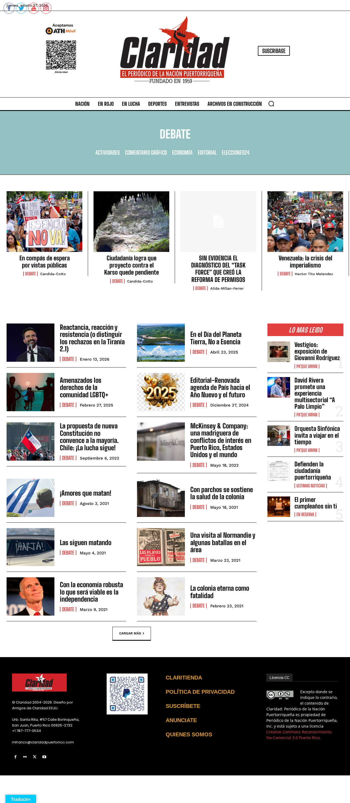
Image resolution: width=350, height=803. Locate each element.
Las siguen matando (85, 542)
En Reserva (305, 514)
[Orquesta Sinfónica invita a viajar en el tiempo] (278, 435)
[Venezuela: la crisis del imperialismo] (305, 221)
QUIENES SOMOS (189, 734)
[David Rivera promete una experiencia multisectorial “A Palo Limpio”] (278, 387)
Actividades (107, 152)
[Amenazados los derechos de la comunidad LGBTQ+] (30, 392)
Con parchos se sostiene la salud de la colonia (221, 493)
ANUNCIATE (181, 720)
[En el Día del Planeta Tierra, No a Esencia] (161, 342)
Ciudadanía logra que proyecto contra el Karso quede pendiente (131, 265)
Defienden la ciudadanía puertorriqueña (312, 470)
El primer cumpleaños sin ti (315, 503)
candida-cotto (53, 274)
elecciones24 (235, 152)
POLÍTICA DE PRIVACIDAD (200, 692)
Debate (30, 274)
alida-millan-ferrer (227, 288)
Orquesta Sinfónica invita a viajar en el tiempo (317, 435)
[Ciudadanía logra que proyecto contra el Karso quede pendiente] (131, 221)
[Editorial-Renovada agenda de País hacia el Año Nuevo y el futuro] (161, 392)
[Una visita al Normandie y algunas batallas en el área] (161, 547)
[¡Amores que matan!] (30, 498)
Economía (182, 152)
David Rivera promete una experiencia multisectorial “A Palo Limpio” (314, 393)
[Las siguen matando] (30, 547)
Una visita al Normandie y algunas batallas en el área (222, 542)
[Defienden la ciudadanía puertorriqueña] (278, 471)
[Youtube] (44, 757)
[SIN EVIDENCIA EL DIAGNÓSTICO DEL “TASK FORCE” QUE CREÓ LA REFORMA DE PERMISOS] (218, 221)
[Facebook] (15, 757)
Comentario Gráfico (146, 152)
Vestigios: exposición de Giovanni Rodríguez (317, 351)
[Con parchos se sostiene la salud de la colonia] (161, 498)
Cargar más (130, 633)
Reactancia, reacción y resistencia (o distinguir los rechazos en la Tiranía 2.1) (92, 338)
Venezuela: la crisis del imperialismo (305, 261)
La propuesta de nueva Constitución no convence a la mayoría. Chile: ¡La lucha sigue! (89, 436)
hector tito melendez (314, 274)
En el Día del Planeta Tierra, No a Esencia (215, 337)
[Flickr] (25, 757)
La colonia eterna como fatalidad (219, 591)
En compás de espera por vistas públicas (44, 261)
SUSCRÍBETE (183, 706)
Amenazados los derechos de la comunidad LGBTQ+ (84, 387)
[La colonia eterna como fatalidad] (161, 596)
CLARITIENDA (184, 678)
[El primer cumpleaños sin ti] (278, 506)
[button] (271, 103)
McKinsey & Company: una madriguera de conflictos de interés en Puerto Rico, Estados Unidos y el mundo (220, 440)
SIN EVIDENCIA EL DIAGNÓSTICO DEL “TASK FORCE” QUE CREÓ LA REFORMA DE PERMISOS (218, 268)
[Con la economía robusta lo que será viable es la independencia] (30, 596)
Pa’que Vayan (306, 366)
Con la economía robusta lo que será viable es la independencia (91, 592)
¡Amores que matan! (85, 493)
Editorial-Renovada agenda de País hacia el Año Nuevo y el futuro (220, 387)
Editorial (207, 152)
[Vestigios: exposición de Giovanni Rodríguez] (278, 352)
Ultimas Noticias (310, 486)
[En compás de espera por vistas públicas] (44, 221)
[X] (34, 757)
